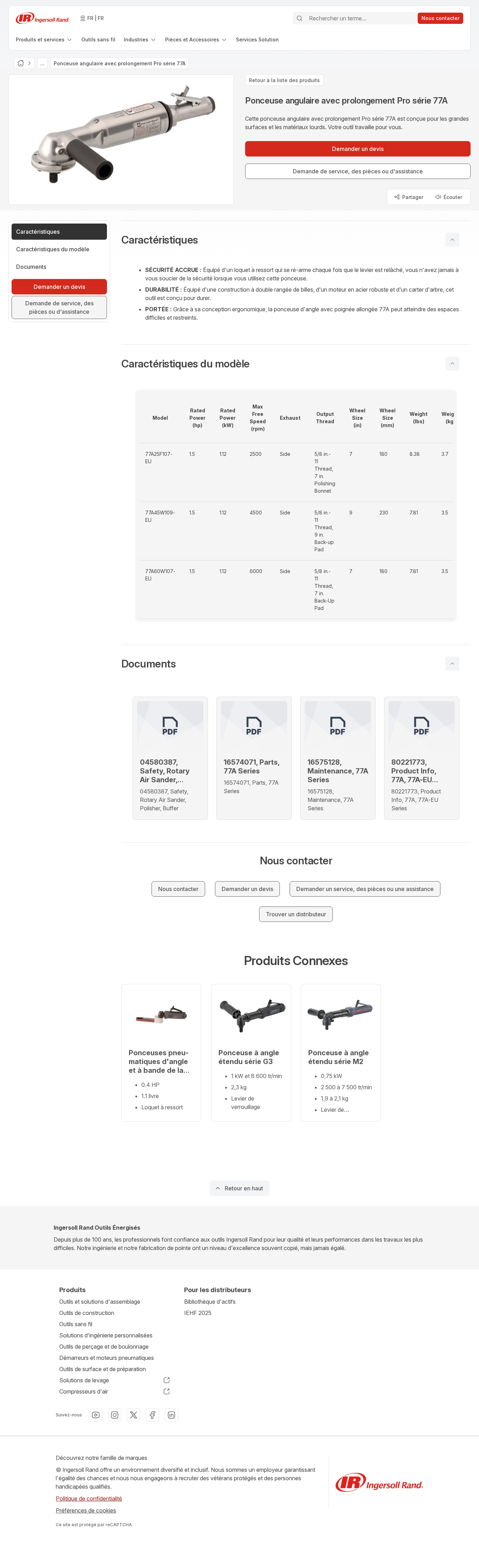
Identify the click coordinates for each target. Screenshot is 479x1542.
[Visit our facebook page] (152, 1415)
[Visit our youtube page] (95, 1415)
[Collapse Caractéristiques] (452, 240)
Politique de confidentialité (89, 1498)
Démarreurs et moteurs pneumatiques (106, 1357)
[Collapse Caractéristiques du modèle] (452, 364)
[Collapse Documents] (452, 664)
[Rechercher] (299, 18)
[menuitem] (44, 39)
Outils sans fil (75, 1324)
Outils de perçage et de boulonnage (104, 1346)
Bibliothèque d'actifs (210, 1301)
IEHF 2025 (197, 1312)
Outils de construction (86, 1312)
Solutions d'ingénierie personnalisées (106, 1335)
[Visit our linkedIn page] (171, 1415)
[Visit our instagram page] (114, 1415)
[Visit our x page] (133, 1415)
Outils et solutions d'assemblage (99, 1301)
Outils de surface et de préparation (102, 1368)
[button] (296, 240)
